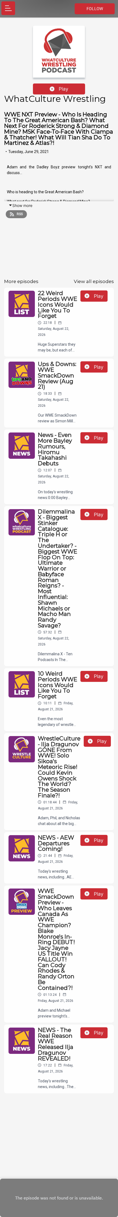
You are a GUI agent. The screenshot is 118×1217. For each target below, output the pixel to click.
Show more (22, 205)
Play (63, 89)
